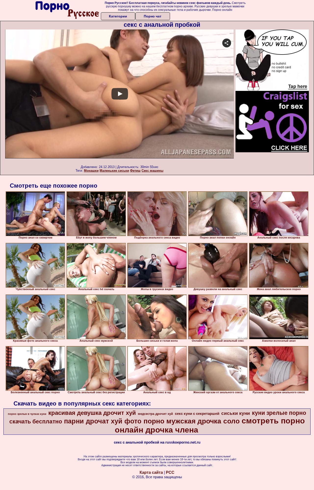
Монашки (91, 170)
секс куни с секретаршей (197, 414)
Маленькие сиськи (114, 170)
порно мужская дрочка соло (192, 421)
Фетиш (135, 170)
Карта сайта (151, 472)
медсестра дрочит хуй (155, 414)
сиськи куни (235, 413)
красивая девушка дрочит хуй (92, 412)
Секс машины (152, 170)
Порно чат (152, 16)
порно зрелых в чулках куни (27, 413)
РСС (170, 472)
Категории (118, 16)
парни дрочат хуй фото (103, 421)
